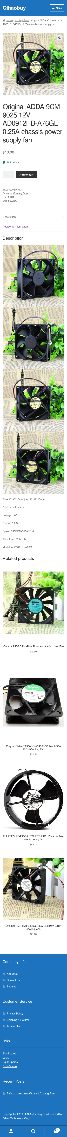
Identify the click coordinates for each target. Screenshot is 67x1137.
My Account (11, 1131)
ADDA (11, 197)
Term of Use (14, 1026)
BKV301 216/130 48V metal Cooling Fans (31, 1093)
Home (10, 20)
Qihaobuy (14, 7)
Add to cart (26, 174)
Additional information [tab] (15, 226)
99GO (6, 1058)
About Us (12, 974)
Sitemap (11, 986)
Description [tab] (9, 217)
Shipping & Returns (18, 1020)
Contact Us (13, 980)
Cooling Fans (22, 20)
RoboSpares (10, 1066)
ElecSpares (9, 1053)
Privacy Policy (15, 1013)
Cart (52, 1128)
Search (33, 1131)
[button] (59, 37)
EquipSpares (10, 1062)
